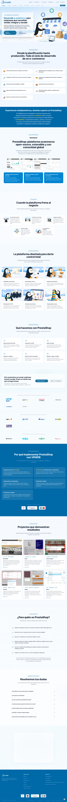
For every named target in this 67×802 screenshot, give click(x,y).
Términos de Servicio (27, 788)
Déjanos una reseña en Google (50, 784)
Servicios (44, 2)
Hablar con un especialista (55, 380)
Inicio (32, 2)
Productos (37, 2)
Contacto (63, 2)
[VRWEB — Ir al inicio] (5, 775)
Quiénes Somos (26, 780)
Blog (58, 2)
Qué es (4, 5)
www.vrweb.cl (47, 778)
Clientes (24, 782)
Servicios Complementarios (22, 33)
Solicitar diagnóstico (7, 33)
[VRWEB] (6, 2)
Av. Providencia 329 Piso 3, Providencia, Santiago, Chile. (55, 782)
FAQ (42, 5)
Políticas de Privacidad (27, 786)
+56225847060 (48, 780)
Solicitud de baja (47, 800)
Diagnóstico (62, 5)
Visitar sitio (4, 567)
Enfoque (20, 5)
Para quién (38, 5)
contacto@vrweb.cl (48, 776)
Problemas (9, 5)
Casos (32, 5)
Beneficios (15, 5)
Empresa (51, 2)
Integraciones (26, 5)
